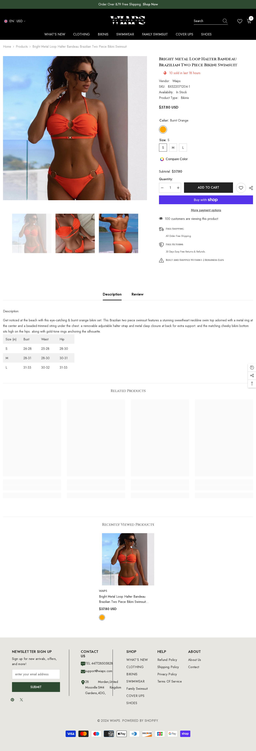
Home (7, 46)
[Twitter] (21, 700)
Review (137, 294)
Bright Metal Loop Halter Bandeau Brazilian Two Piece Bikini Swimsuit (122, 599)
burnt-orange (102, 617)
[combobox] (207, 21)
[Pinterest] (12, 700)
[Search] (211, 21)
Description (112, 294)
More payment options (206, 210)
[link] (32, 487)
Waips (176, 81)
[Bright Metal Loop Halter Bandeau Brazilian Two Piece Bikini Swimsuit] (128, 559)
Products (22, 46)
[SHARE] (249, 188)
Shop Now (150, 4)
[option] (75, 128)
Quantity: (166, 179)
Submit (36, 687)
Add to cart (208, 187)
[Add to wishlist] (241, 188)
